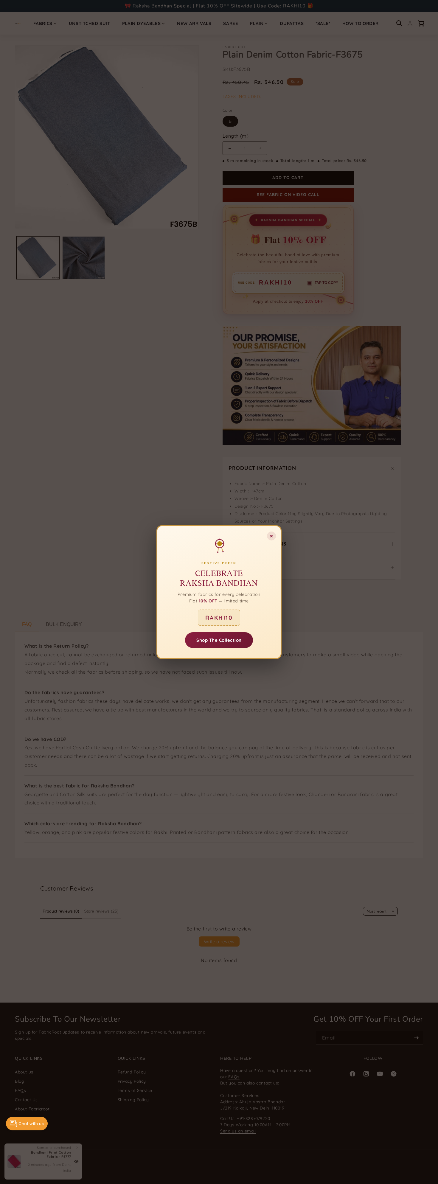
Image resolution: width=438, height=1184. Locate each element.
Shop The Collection (219, 640)
